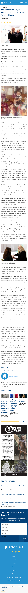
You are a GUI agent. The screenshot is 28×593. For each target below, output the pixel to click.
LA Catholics (4, 7)
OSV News (3, 498)
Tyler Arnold (3, 489)
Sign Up (24, 538)
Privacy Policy (20, 586)
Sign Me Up (4, 536)
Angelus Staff (21, 403)
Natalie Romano (5, 18)
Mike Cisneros (4, 506)
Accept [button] (3, 590)
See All (22, 421)
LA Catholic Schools (5, 370)
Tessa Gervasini (13, 412)
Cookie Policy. (4, 587)
